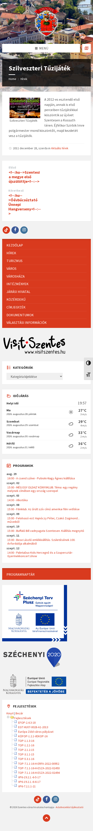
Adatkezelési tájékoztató (69, 807)
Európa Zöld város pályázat (35, 732)
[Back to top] (46, 818)
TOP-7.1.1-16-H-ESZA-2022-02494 (39, 773)
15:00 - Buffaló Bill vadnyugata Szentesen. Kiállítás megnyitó (45, 531)
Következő (16, 190)
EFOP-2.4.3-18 (27, 723)
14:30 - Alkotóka (17, 500)
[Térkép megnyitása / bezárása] (86, 48)
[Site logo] (46, 35)
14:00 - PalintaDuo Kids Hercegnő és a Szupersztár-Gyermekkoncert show (40, 554)
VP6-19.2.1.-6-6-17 (29, 782)
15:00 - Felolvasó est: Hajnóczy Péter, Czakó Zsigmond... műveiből (43, 520)
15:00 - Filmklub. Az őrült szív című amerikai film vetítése (43, 509)
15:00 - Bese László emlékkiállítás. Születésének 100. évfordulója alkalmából (41, 541)
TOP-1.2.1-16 (26, 745)
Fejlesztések (22, 718)
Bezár (19, 713)
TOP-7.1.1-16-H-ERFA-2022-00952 (38, 764)
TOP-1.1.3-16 (26, 741)
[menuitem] (46, 245)
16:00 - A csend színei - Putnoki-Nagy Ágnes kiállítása (41, 478)
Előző (12, 167)
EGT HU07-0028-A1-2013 (33, 727)
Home (12, 79)
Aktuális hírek (59, 148)
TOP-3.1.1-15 (26, 754)
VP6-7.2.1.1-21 (27, 786)
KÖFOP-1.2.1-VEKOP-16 (33, 736)
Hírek (24, 79)
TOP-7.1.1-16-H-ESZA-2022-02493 (39, 768)
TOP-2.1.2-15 (26, 750)
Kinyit (10, 713)
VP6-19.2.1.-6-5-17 (29, 777)
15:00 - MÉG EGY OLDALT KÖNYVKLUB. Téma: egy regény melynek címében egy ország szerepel (42, 489)
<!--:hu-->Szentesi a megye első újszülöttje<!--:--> (24, 177)
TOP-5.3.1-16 (26, 759)
